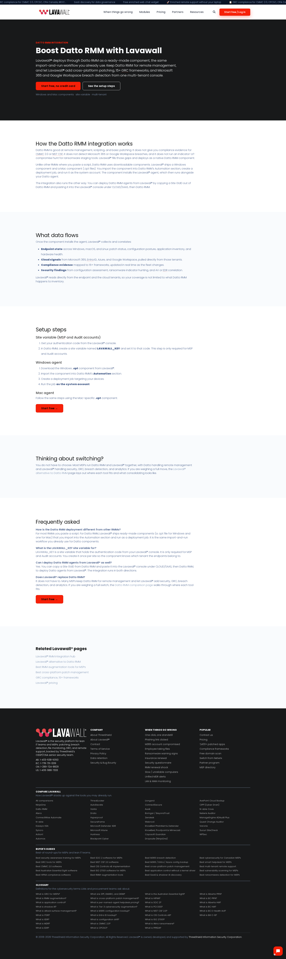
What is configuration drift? (104, 919)
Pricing (203, 739)
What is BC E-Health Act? (213, 910)
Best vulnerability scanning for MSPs (219, 870)
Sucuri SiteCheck (209, 830)
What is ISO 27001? (155, 919)
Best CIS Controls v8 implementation (110, 866)
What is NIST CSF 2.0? (156, 910)
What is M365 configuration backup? (110, 910)
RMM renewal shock (156, 767)
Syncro (39, 830)
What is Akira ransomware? (159, 923)
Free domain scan (210, 753)
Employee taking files (157, 749)
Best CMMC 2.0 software (49, 866)
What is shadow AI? (46, 906)
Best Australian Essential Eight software (56, 870)
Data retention (98, 758)
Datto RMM (41, 809)
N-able (39, 821)
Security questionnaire (158, 762)
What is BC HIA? (208, 906)
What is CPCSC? (98, 927)
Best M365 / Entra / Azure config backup (166, 862)
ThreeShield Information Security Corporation (215, 937)
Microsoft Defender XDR (103, 826)
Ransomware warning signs (161, 753)
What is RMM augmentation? (51, 898)
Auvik (147, 809)
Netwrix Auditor (207, 813)
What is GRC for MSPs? (48, 894)
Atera (39, 813)
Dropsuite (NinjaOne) (156, 838)
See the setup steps (101, 86)
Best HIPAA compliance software (53, 874)
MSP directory (207, 767)
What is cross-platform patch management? (114, 898)
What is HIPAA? (152, 898)
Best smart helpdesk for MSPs (216, 862)
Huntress (95, 834)
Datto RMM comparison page (134, 585)
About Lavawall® (100, 739)
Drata (93, 813)
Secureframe (97, 821)
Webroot (149, 821)
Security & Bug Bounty (103, 762)
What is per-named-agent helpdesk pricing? (114, 902)
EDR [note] (165, 270)
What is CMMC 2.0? (100, 923)
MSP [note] (62, 337)
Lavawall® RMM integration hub (55, 656)
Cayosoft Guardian (155, 834)
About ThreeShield (101, 735)
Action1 (39, 834)
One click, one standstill (159, 735)
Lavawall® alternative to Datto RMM (58, 662)
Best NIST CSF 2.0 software (104, 862)
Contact (95, 744)
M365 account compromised (162, 744)
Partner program (209, 762)
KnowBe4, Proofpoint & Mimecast (162, 830)
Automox (40, 838)
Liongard (149, 800)
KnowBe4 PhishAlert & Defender (162, 826)
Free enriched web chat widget (141, 2)
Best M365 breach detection (160, 857)
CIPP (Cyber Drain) (209, 804)
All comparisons (44, 800)
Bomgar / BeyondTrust (157, 813)
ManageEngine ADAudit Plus (214, 817)
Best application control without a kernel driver (170, 870)
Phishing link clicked (156, 739)
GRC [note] (124, 70)
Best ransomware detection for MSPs (220, 874)
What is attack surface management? (56, 910)
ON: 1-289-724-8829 (47, 766)
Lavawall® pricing (47, 683)
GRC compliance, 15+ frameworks (57, 677)
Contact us (206, 735)
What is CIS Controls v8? (158, 915)
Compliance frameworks (214, 749)
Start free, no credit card (58, 86)
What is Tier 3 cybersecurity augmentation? (113, 906)
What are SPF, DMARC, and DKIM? (107, 894)
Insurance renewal (156, 758)
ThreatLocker (97, 800)
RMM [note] (48, 42)
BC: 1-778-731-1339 (46, 763)
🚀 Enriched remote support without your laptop (194, 2)
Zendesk (149, 817)
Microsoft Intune (99, 830)
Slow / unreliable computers (161, 772)
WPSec (203, 834)
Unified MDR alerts (155, 776)
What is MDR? (43, 923)
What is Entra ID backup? (103, 915)
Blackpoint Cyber (99, 838)
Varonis (204, 826)
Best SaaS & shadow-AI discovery (163, 874)
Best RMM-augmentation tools (106, 874)
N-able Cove (207, 809)
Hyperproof (96, 817)
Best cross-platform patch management (62, 672)
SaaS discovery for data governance (94, 2)
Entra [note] (90, 260)
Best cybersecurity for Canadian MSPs (220, 857)
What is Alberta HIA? (210, 902)
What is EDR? (42, 927)
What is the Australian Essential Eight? (165, 894)
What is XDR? (42, 919)
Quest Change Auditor (212, 821)
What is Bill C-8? (208, 915)
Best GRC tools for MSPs (49, 862)
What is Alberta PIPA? (211, 894)
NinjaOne (41, 804)
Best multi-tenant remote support (218, 866)
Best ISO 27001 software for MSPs (108, 870)
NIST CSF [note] (57, 154)
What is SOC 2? (153, 902)
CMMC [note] (40, 154)
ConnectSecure (153, 804)
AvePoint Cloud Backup (212, 800)
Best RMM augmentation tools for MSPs (61, 667)
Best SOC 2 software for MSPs (106, 857)
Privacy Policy (98, 753)
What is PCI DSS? (154, 906)
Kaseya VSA (42, 826)
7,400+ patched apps (212, 744)
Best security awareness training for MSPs (58, 857)
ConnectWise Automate (48, 817)
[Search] (214, 12)
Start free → (49, 408)
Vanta (93, 809)
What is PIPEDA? (153, 927)
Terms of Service (100, 749)
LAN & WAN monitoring (158, 781)
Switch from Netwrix (211, 758)
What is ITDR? (43, 915)
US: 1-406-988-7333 (47, 770)
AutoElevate (96, 804)
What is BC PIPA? (208, 898)
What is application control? (51, 902)
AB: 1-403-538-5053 (47, 759)
